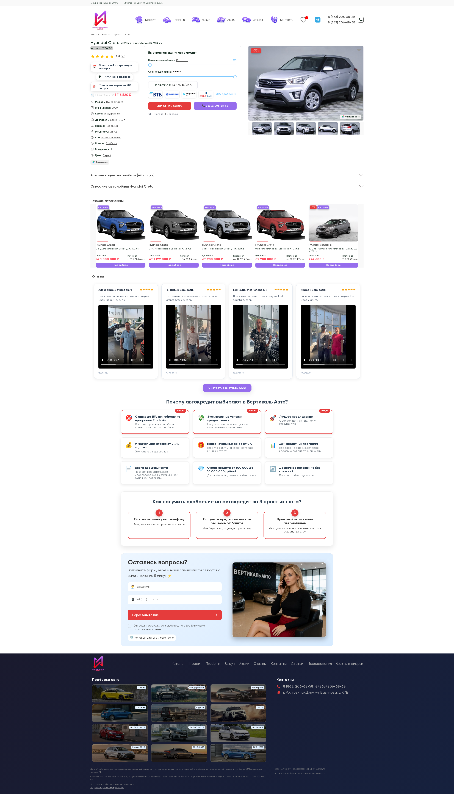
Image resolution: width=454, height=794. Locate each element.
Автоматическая (111, 137)
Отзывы (260, 664)
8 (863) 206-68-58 (341, 17)
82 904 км (111, 143)
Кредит (195, 664)
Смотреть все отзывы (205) (227, 387)
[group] (306, 83)
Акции (244, 664)
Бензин (114, 119)
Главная (94, 34)
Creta (128, 34)
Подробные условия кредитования (107, 787)
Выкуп (230, 664)
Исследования (320, 664)
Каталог (106, 34)
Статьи (297, 664)
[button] (362, 129)
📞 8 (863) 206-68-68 (215, 105)
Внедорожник (112, 113)
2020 (115, 107)
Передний (112, 125)
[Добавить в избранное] (359, 50)
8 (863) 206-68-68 (341, 22)
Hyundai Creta (114, 101)
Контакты (279, 664)
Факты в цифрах (350, 664)
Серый (107, 155)
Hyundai (118, 34)
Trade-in (213, 664)
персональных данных (147, 629)
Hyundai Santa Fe (320, 244)
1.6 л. (123, 119)
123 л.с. (113, 131)
